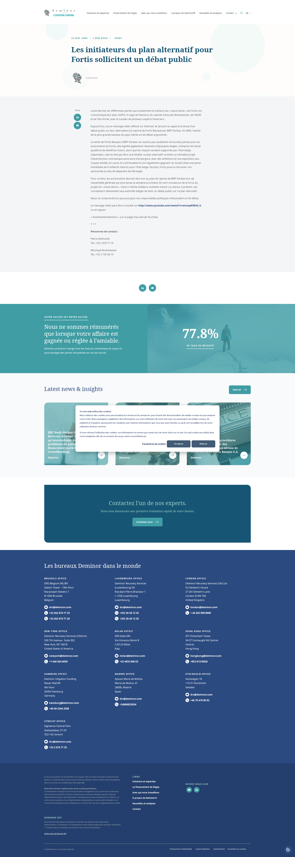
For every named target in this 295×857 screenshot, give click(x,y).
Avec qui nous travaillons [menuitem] (145, 792)
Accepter (178, 443)
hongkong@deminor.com (205, 656)
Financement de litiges (125, 13)
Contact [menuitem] (136, 808)
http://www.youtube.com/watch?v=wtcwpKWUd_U (169, 205)
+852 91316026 (199, 661)
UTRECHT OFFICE (54, 721)
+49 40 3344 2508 (59, 708)
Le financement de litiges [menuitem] (145, 786)
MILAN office (124, 631)
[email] (77, 125)
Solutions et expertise (98, 13)
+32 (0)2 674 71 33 (59, 613)
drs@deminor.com (60, 607)
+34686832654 (128, 704)
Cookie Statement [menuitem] (203, 849)
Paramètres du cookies (154, 443)
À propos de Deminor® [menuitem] (144, 797)
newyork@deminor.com (63, 656)
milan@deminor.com (132, 656)
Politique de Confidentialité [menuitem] (181, 849)
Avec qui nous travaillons (154, 13)
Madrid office (125, 673)
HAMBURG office (55, 673)
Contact (230, 13)
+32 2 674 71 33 (58, 747)
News (118, 38)
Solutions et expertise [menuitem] (144, 781)
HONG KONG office (198, 631)
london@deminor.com (203, 607)
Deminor (92, 77)
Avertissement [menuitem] (219, 849)
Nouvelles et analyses (210, 13)
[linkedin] (77, 117)
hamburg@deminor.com (64, 703)
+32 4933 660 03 (129, 661)
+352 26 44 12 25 (129, 613)
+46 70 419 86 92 (199, 700)
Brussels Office (55, 578)
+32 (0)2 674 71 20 (59, 618)
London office (195, 578)
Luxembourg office (128, 578)
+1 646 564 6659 (58, 661)
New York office (55, 631)
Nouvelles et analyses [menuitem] (143, 803)
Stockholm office (198, 673)
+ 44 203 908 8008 (200, 613)
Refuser (203, 443)
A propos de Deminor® (183, 13)
